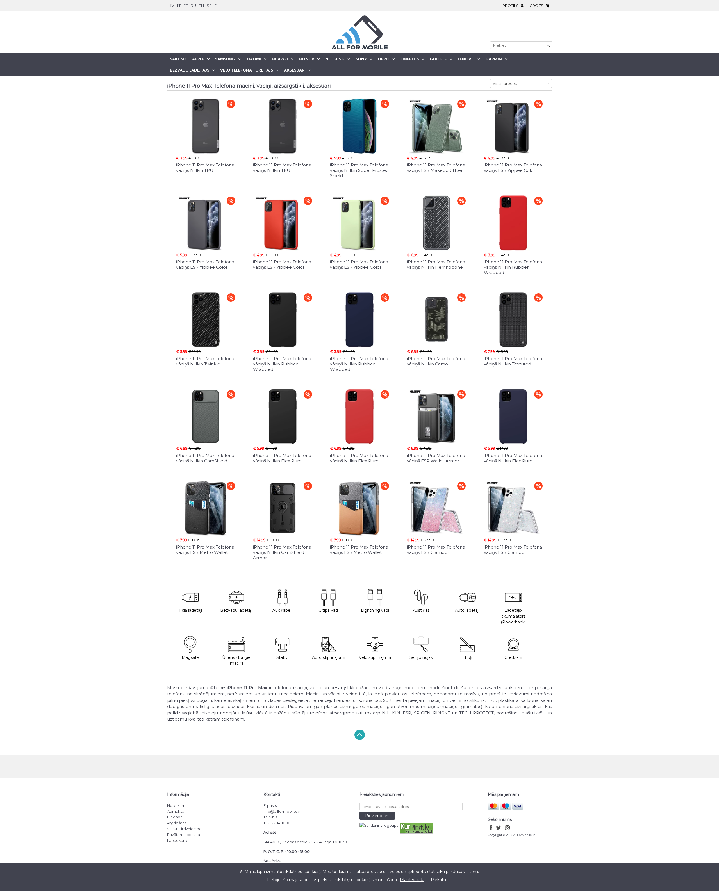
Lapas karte (177, 840)
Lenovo (466, 58)
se (209, 5)
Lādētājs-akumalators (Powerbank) (513, 616)
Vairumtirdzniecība (184, 828)
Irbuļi (467, 657)
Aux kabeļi (282, 610)
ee (185, 5)
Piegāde (175, 817)
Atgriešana (177, 823)
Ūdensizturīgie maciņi (236, 660)
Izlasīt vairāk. (412, 879)
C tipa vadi (328, 610)
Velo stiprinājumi (375, 657)
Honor (306, 58)
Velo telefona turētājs (246, 70)
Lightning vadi (375, 610)
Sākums (178, 58)
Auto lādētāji (467, 610)
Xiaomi (253, 58)
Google (438, 58)
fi (215, 5)
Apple (198, 58)
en (201, 5)
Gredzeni (513, 657)
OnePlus (410, 58)
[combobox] (521, 83)
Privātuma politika (183, 834)
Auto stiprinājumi (328, 657)
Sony (361, 58)
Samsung (225, 58)
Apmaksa (175, 811)
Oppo (384, 58)
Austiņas (421, 610)
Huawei (280, 58)
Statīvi (282, 657)
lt (179, 5)
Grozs (537, 5)
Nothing (335, 58)
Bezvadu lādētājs (189, 70)
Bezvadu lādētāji (236, 610)
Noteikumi (176, 805)
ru (193, 5)
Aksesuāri (295, 70)
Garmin (494, 58)
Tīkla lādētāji (190, 610)
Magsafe (190, 657)
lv (172, 5)
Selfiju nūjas (421, 657)
